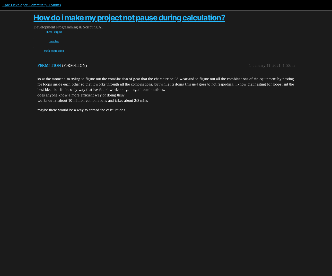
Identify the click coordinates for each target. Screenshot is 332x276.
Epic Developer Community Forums (31, 5)
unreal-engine (54, 32)
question (54, 41)
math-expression (54, 50)
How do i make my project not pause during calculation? (129, 17)
